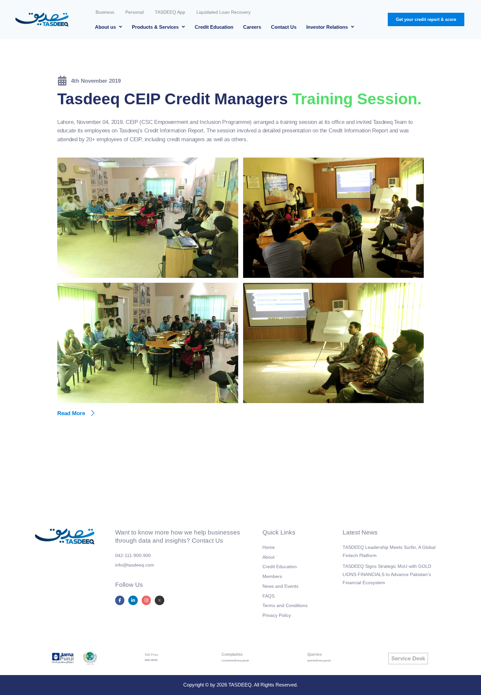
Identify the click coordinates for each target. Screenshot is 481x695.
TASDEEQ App (170, 12)
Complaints (232, 654)
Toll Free (151, 654)
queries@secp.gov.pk (319, 660)
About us (105, 27)
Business (105, 12)
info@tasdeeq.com (134, 565)
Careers (252, 27)
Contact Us (283, 27)
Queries (314, 654)
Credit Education (214, 27)
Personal (134, 12)
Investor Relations (327, 27)
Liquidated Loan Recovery (223, 12)
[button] (108, 27)
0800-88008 (151, 660)
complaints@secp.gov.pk (235, 660)
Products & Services (155, 27)
